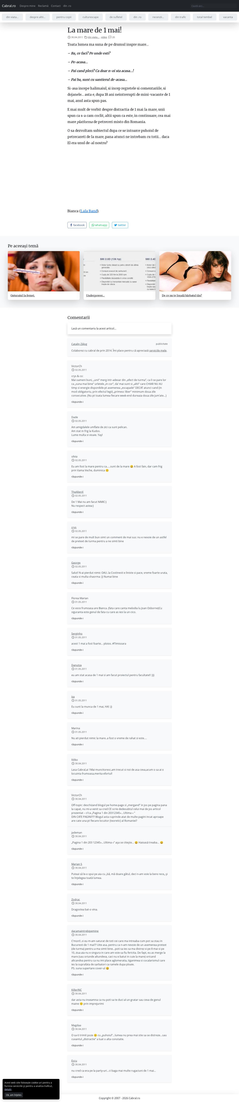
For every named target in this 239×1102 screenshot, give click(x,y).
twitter (121, 225)
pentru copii (63, 17)
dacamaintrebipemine (85, 931)
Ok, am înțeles (13, 1094)
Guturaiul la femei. (22, 295)
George (75, 563)
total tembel (204, 17)
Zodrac (75, 899)
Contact (56, 6)
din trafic (180, 17)
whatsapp (100, 225)
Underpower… (95, 295)
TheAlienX (77, 492)
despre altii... (37, 17)
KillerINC (76, 990)
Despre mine (27, 6)
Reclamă (43, 6)
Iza (73, 696)
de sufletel (116, 17)
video (104, 37)
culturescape (91, 17)
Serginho (76, 633)
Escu (74, 1061)
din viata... (12, 17)
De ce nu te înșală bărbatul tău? (182, 295)
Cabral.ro (9, 6)
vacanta (228, 17)
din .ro (67, 6)
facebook (79, 225)
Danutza (76, 665)
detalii (8, 1089)
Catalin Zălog (79, 344)
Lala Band (89, 211)
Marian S (76, 864)
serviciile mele (157, 350)
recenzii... (158, 17)
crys (73, 527)
